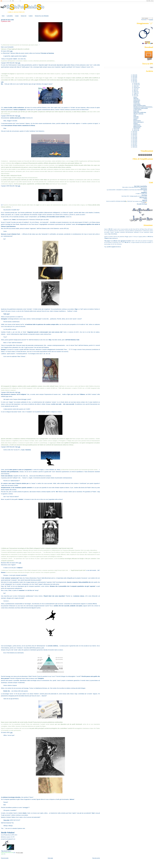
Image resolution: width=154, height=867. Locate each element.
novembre (136, 84)
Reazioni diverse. (137, 120)
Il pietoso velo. (136, 102)
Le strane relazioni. (137, 109)
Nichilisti (145, 198)
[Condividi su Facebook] (21, 852)
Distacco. (135, 119)
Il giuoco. (135, 97)
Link (11, 51)
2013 (133, 141)
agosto (135, 88)
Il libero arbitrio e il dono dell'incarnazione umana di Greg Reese (134, 187)
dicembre (136, 83)
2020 (133, 131)
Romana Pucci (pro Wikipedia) (42, 15)
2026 (133, 75)
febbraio (135, 129)
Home (3, 15)
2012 (133, 142)
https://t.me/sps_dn (113, 238)
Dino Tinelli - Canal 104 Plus (140, 186)
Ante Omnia (144, 195)
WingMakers (144, 192)
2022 (133, 80)
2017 (133, 135)
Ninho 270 (144, 200)
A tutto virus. (136, 116)
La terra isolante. (137, 104)
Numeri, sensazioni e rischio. (139, 105)
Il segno (17, 15)
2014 (133, 140)
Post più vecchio (96, 858)
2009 (133, 147)
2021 (133, 81)
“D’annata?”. (136, 117)
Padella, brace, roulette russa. (139, 112)
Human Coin (23, 15)
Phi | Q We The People (142, 204)
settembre (136, 87)
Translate (151, 19)
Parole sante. (136, 111)
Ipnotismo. (135, 123)
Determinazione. (136, 127)
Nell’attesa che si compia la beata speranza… (143, 106)
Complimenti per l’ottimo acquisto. (140, 108)
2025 (133, 76)
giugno (135, 91)
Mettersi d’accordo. (137, 126)
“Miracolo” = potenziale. (138, 113)
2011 (133, 144)
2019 (133, 133)
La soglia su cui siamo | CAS (141, 193)
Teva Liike (6, 820)
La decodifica (10, 15)
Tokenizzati (135, 98)
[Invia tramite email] (17, 852)
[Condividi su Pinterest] (22, 852)
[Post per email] (16, 852)
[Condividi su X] (20, 852)
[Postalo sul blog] (19, 852)
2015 (133, 138)
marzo (135, 95)
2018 (133, 134)
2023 (133, 79)
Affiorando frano (143, 197)
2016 (133, 137)
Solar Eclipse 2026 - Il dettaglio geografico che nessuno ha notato (134, 196)
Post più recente (4, 858)
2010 (133, 145)
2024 (133, 77)
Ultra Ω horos (144, 188)
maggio (135, 93)
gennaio (135, 130)
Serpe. (134, 115)
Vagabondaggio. (136, 124)
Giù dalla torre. (136, 101)
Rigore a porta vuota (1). (138, 122)
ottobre (135, 86)
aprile (135, 94)
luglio (135, 90)
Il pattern (31, 15)
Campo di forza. (136, 99)
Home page (50, 858)
